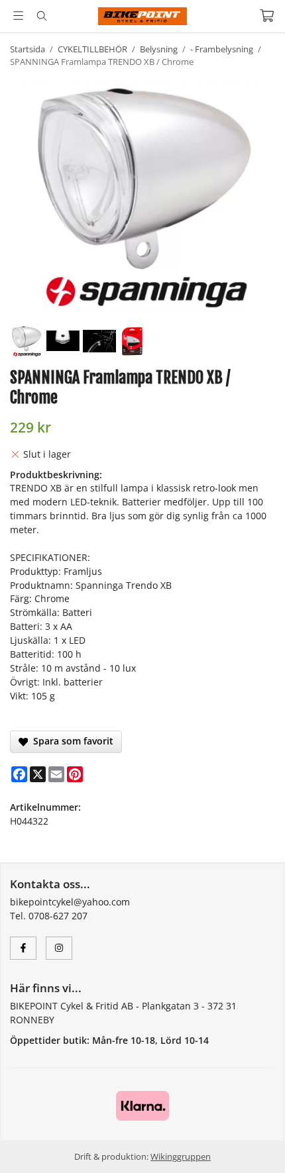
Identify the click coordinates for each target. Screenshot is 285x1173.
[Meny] (18, 16)
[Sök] (41, 16)
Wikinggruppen (180, 1156)
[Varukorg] (266, 16)
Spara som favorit (70, 741)
